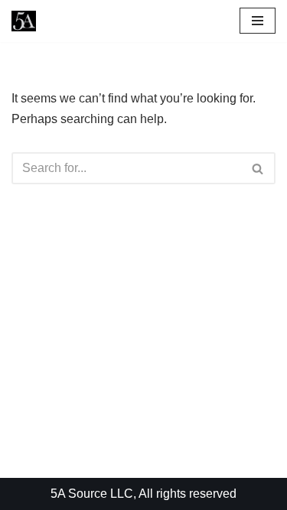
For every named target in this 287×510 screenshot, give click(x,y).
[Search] (258, 168)
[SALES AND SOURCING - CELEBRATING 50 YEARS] (23, 21)
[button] (257, 168)
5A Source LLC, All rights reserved (143, 493)
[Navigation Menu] (258, 21)
